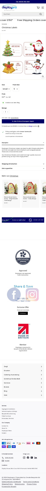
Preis (3, 94)
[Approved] (23, 257)
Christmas (14, 176)
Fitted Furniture (6, 416)
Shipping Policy (7, 484)
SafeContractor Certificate (11, 482)
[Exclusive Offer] (23, 293)
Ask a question (7, 168)
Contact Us (5, 426)
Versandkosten (15, 117)
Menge (4, 108)
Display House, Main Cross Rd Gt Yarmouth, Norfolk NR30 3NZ (19, 468)
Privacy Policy (32, 484)
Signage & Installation (8, 409)
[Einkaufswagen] (38, 8)
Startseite (4, 24)
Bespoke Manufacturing (9, 414)
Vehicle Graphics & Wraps (9, 411)
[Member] (23, 331)
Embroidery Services (8, 418)
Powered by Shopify (9, 487)
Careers (4, 433)
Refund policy (20, 484)
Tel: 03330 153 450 (23, 2)
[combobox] (23, 14)
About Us (4, 428)
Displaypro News (7, 431)
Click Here (23, 313)
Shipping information (9, 164)
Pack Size (16, 85)
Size (3, 85)
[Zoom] (43, 76)
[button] (23, 142)
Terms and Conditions (31, 482)
